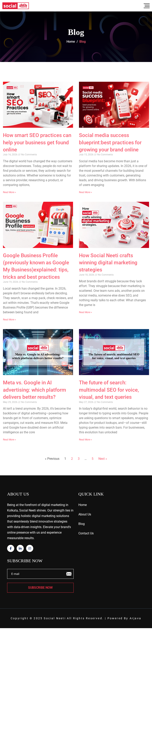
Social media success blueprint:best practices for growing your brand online (110, 142)
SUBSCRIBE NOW (40, 587)
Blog (81, 524)
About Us (84, 514)
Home (82, 505)
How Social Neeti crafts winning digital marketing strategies (108, 262)
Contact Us (86, 533)
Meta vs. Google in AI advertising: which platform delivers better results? (34, 390)
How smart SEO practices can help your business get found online (37, 142)
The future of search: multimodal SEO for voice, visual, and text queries (109, 390)
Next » (102, 459)
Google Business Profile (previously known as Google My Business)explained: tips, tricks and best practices (36, 266)
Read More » (9, 192)
